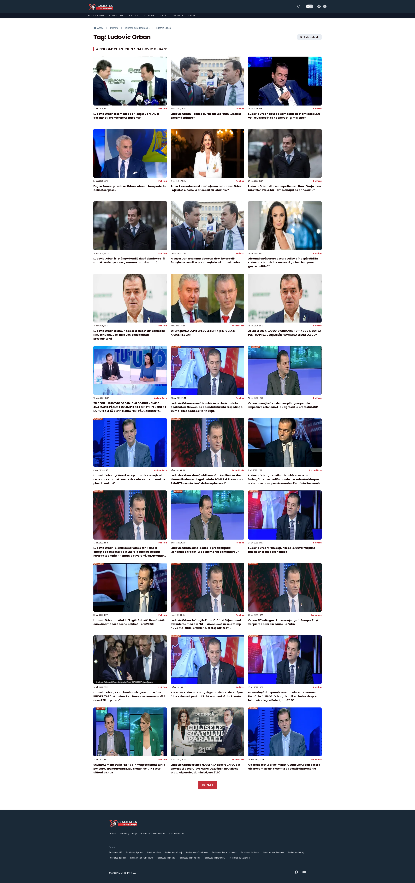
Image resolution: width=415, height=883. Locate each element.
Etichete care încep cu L (137, 27)
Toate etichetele (311, 37)
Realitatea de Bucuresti (189, 857)
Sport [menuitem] (191, 15)
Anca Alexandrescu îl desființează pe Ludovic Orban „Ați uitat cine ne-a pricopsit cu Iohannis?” (207, 188)
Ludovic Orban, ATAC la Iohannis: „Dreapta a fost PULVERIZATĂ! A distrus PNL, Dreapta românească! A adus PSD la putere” (129, 696)
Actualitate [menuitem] (116, 15)
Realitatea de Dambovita (197, 852)
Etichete (114, 27)
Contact (112, 833)
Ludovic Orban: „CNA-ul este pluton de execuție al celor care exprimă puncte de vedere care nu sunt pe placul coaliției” (129, 479)
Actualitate (238, 325)
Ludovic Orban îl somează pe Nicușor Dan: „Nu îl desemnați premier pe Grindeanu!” (126, 116)
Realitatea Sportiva (134, 852)
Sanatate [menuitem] (177, 15)
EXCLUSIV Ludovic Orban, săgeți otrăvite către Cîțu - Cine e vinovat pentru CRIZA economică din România (207, 694)
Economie (316, 615)
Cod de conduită (176, 833)
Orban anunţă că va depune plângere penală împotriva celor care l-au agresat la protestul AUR (283, 405)
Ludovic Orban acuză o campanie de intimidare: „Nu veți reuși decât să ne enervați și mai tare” (284, 116)
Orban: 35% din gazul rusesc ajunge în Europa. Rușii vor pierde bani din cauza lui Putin (283, 622)
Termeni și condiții (128, 833)
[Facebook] (319, 6)
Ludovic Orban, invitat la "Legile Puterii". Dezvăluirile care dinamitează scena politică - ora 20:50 (129, 622)
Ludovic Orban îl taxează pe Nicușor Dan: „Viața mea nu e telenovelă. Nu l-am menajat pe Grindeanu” (284, 188)
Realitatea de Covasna (239, 857)
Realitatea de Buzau (166, 857)
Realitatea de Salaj (173, 852)
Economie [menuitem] (148, 15)
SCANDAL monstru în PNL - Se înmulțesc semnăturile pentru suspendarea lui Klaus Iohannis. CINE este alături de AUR (129, 768)
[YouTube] (325, 6)
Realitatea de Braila (117, 857)
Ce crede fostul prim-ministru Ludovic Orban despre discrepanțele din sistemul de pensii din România (284, 767)
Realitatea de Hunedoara (141, 857)
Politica (162, 108)
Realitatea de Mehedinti (214, 857)
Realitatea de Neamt (250, 852)
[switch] (309, 6)
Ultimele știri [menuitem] (96, 15)
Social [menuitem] (163, 15)
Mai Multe (207, 784)
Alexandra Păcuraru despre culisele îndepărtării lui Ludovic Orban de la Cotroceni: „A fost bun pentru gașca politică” (283, 262)
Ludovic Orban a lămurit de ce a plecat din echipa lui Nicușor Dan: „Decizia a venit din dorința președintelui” (129, 335)
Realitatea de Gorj (296, 852)
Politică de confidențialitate (153, 833)
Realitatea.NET (115, 852)
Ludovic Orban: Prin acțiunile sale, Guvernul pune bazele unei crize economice (281, 550)
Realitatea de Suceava (273, 852)
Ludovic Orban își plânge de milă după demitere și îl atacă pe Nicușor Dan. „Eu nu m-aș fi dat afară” (129, 260)
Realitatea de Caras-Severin (224, 852)
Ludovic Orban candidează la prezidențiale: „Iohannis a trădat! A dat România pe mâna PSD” (205, 550)
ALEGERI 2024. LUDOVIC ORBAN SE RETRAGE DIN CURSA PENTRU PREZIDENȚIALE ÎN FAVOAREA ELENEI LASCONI (284, 333)
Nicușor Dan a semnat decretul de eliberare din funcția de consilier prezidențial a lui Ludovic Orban (206, 260)
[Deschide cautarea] (299, 6)
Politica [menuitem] (133, 15)
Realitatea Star (154, 852)
